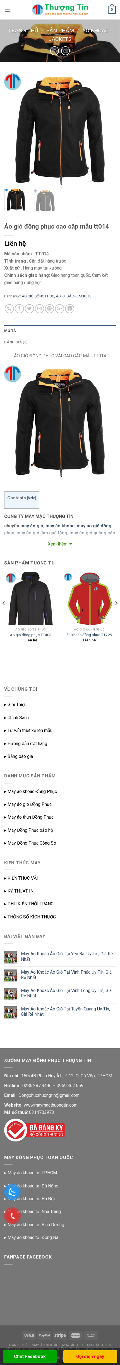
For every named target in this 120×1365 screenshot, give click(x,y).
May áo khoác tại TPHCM (32, 1172)
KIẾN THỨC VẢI (23, 878)
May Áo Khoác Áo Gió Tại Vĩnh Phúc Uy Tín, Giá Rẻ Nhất (66, 974)
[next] (107, 129)
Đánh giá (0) (16, 342)
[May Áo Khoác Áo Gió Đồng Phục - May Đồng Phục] (60, 9)
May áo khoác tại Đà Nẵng (33, 1186)
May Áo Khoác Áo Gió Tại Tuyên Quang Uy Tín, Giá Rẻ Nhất (65, 1011)
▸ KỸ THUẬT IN (18, 891)
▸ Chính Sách (16, 717)
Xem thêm (58, 544)
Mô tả (10, 331)
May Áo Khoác (45, 1345)
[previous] (13, 129)
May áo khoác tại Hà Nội (31, 1198)
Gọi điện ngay (90, 1356)
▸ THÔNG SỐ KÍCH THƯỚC (30, 917)
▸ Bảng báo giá (18, 756)
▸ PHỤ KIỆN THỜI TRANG (29, 903)
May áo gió (72, 1345)
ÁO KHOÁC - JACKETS (73, 296)
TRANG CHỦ (17, 1345)
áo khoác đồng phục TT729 (89, 634)
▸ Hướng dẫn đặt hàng (25, 743)
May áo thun (99, 1345)
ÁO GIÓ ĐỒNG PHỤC (38, 296)
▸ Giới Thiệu (15, 704)
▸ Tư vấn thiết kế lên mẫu (28, 730)
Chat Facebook (30, 1356)
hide (31, 498)
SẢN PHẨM (60, 30)
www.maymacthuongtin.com (51, 1105)
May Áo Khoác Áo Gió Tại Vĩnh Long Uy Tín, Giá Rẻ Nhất (66, 993)
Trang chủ (23, 30)
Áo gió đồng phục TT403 (31, 634)
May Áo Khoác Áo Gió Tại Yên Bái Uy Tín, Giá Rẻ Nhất (67, 956)
